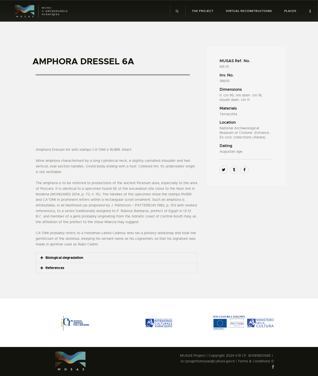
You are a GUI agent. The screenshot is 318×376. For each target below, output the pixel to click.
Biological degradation (64, 257)
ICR (238, 355)
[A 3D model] (116, 109)
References (54, 268)
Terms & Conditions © (256, 361)
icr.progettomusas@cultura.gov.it (208, 361)
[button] (116, 258)
